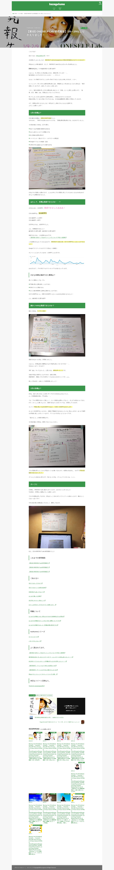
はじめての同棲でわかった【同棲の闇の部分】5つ (43, 625)
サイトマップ (30, 867)
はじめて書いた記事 (34, 596)
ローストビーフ (33, 636)
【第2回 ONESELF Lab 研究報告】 (38, 567)
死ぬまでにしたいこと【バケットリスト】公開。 (42, 674)
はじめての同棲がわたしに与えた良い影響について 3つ (44, 620)
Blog (38, 695)
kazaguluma (57, 4)
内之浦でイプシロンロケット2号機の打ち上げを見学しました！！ (47, 661)
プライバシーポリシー (20, 867)
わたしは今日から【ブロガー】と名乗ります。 (42, 604)
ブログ (60, 9)
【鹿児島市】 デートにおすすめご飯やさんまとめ (42, 670)
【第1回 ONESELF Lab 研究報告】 (38, 563)
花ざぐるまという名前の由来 (37, 587)
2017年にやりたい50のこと (36, 600)
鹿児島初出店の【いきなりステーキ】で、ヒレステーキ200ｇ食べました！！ (50, 657)
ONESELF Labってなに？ (36, 592)
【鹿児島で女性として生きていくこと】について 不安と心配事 (47, 237)
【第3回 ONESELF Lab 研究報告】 (38, 571)
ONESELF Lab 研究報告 (47, 695)
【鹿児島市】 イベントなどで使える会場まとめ (42, 665)
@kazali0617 (40, 55)
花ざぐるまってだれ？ (35, 583)
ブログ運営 (32, 695)
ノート (54, 9)
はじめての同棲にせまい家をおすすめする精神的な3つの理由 (46, 616)
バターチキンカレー (34, 641)
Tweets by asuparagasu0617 (37, 686)
